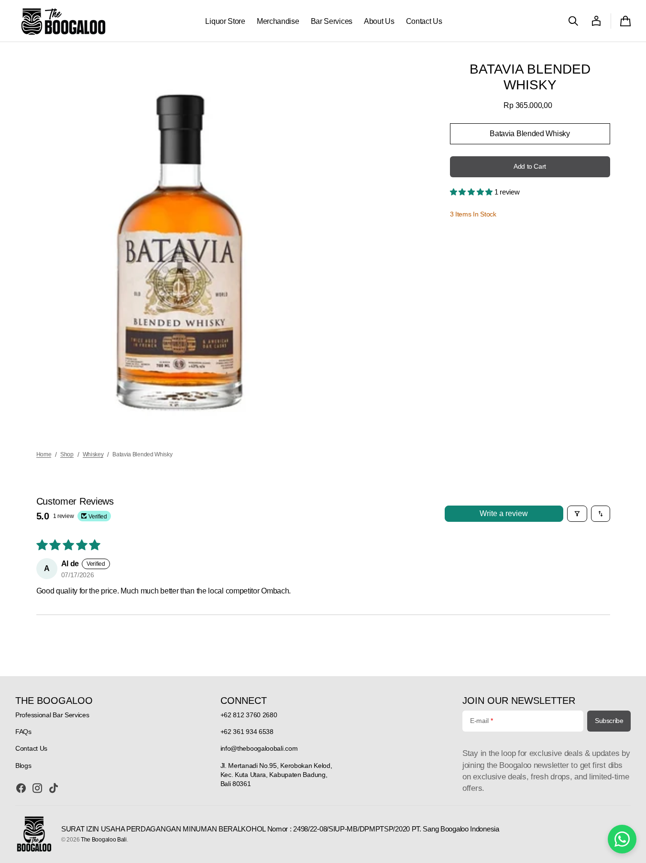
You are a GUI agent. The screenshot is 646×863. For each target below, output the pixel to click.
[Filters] (577, 514)
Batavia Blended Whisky (529, 136)
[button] (573, 21)
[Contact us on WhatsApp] (622, 839)
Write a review (504, 513)
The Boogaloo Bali (104, 839)
